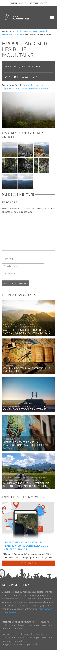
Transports (29, 403)
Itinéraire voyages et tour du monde (19, 324)
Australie (7, 403)
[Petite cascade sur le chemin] (26, 164)
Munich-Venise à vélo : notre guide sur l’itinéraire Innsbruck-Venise (26, 484)
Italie (25, 478)
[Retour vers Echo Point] (10, 164)
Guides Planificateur (12, 365)
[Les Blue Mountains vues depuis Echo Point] (26, 180)
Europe (17, 478)
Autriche (7, 478)
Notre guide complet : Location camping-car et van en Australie (24, 408)
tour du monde (22, 591)
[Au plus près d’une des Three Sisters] (42, 148)
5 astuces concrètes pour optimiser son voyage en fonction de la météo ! (28, 331)
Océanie (18, 403)
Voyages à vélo (11, 480)
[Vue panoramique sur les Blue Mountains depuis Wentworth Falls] (10, 148)
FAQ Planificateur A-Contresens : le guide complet (27, 369)
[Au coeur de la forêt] (42, 164)
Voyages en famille (29, 480)
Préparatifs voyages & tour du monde (21, 327)
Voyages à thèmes (37, 478)
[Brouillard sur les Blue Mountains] (28, 109)
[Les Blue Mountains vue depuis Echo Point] (10, 180)
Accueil (15, 31)
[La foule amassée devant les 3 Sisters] (26, 148)
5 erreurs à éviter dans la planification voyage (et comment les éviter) (28, 444)
